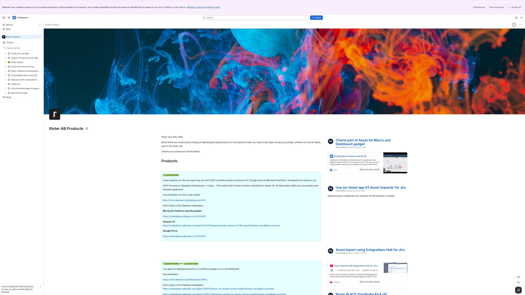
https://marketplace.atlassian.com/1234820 (184, 216)
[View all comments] (518, 277)
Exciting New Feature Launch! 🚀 (350, 156)
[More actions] (39, 37)
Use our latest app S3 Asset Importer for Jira (371, 187)
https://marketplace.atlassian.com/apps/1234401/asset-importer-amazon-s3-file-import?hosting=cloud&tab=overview (221, 225)
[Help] (516, 17)
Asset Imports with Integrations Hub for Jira (355, 266)
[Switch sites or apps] (9, 17)
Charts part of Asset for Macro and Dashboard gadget (363, 142)
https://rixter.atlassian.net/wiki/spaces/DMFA (185, 279)
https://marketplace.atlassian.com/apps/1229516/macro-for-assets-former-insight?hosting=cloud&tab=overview (218, 288)
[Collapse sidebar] (4, 17)
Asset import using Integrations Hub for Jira (370, 250)
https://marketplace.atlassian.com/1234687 (184, 236)
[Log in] (521, 17)
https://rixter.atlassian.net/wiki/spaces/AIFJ (184, 200)
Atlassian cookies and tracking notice (203, 7)
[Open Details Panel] (518, 282)
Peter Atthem (341, 147)
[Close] (40, 286)
